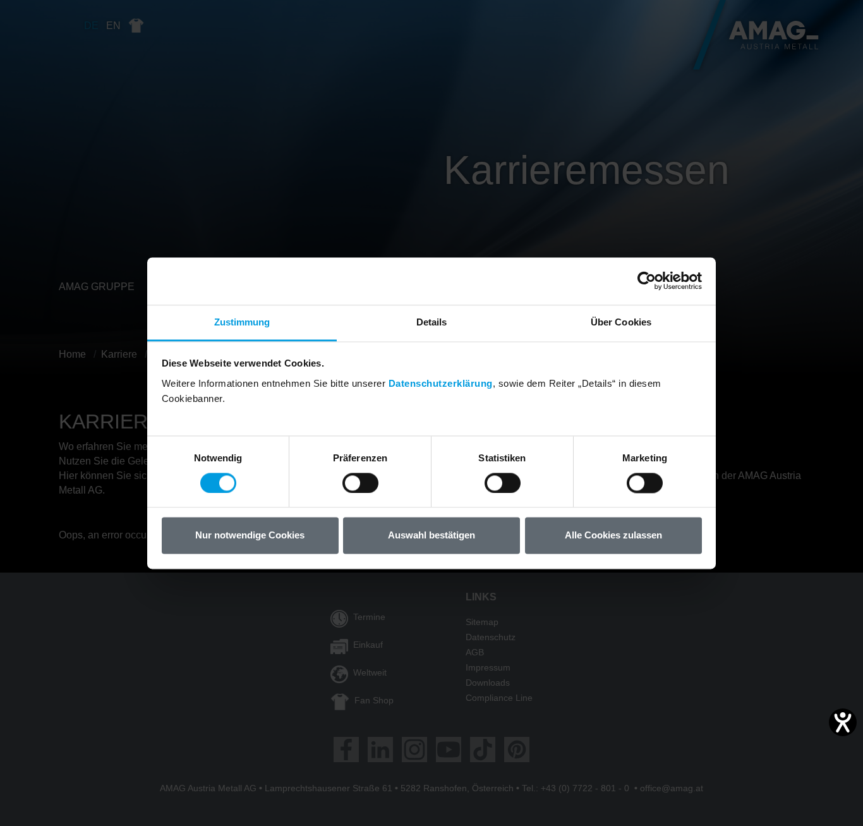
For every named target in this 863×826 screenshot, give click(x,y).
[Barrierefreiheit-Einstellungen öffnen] (843, 722)
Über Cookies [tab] (621, 322)
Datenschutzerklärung (441, 383)
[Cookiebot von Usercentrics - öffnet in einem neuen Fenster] (646, 280)
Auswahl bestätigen (431, 535)
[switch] (360, 483)
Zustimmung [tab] (242, 322)
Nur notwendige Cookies (250, 535)
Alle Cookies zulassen (613, 535)
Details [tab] (431, 322)
